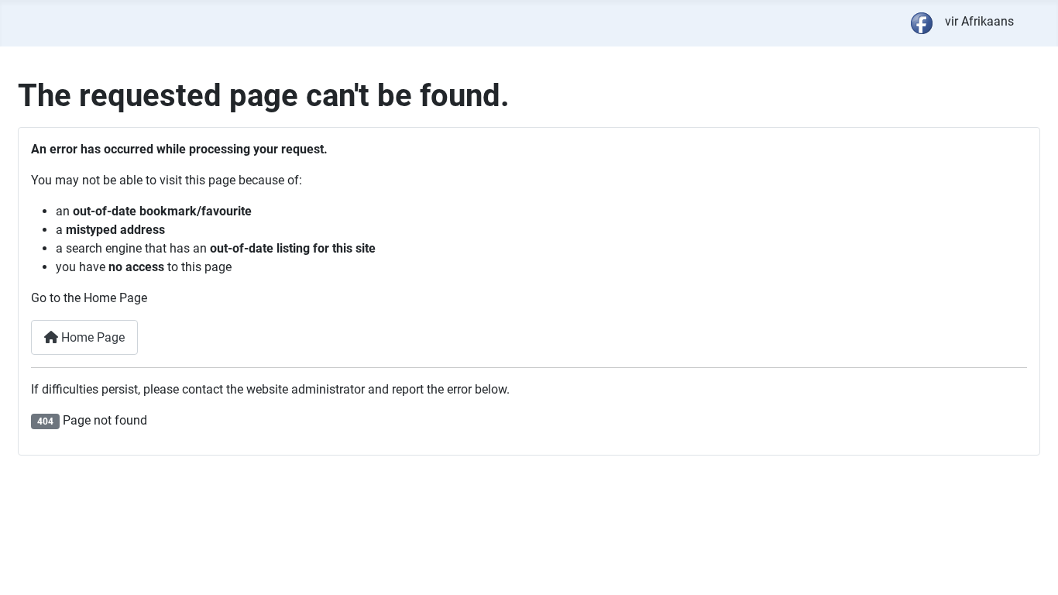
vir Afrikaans (979, 21)
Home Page (91, 337)
